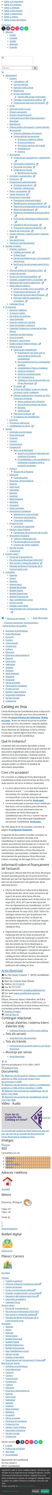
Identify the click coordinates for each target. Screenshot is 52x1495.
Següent (13, 1228)
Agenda (9, 1161)
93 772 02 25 (18, 984)
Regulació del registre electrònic (21, 1296)
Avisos (9, 1329)
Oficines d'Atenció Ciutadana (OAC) (22, 1284)
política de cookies (26, 1486)
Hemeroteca (11, 1335)
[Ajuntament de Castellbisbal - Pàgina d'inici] (17, 60)
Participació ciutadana (16, 685)
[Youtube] (13, 28)
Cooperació (11, 646)
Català (13, 35)
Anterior (5, 1228)
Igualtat (9, 667)
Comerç (9, 640)
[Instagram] (17, 28)
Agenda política (13, 1164)
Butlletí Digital (12, 1342)
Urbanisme (11, 701)
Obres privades (13, 682)
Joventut (10, 670)
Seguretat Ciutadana (15, 695)
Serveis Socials (12, 698)
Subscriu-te (7, 1250)
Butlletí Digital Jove (14, 1345)
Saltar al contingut (13, 4)
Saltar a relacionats (13, 13)
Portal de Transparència (17, 1308)
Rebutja (35, 1491)
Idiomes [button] (9, 32)
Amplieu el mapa (12, 1011)
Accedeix (6, 1189)
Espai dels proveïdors (16, 1299)
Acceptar (45, 1491)
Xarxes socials (12, 1354)
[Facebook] (8, 28)
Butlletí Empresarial (15, 1348)
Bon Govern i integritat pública (20, 1314)
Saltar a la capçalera (13, 1)
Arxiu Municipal (40, 618)
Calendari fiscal (13, 1302)
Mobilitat (10, 676)
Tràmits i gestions (14, 1281)
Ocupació (10, 679)
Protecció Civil (12, 688)
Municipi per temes (16, 618)
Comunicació (12, 643)
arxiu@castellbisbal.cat (34, 990)
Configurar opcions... (10, 1491)
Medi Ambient (12, 673)
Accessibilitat (12, 1454)
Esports (9, 658)
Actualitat (10, 1158)
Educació (10, 652)
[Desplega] (28, 618)
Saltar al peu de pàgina (15, 19)
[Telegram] (22, 28)
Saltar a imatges (11, 7)
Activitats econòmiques (17, 631)
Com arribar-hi (12, 1014)
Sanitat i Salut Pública (16, 691)
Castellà (13, 38)
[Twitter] (4, 28)
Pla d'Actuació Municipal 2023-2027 (22, 1311)
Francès (13, 47)
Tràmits (5, 1278)
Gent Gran (11, 661)
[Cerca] (35, 68)
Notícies (9, 1332)
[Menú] (3, 72)
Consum (10, 637)
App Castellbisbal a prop (17, 1351)
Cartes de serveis (14, 1287)
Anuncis (9, 1167)
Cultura (9, 649)
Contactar (6, 24)
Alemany (14, 44)
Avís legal (10, 1451)
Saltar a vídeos (11, 16)
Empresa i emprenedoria (17, 655)
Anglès (13, 41)
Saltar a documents (13, 10)
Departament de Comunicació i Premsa (24, 1360)
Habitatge (10, 664)
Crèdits (9, 1445)
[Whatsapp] (26, 28)
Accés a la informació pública (19, 1290)
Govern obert (8, 1305)
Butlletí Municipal (14, 1339)
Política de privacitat (15, 1448)
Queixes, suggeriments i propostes (22, 1293)
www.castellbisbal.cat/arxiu (27, 993)
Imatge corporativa (15, 1357)
